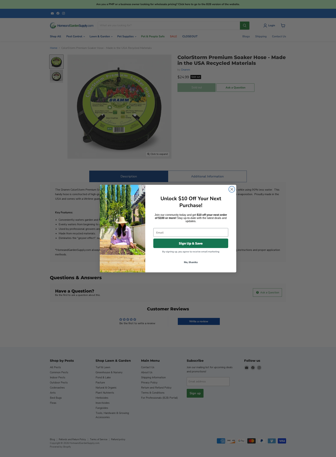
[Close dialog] (232, 189)
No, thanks (191, 262)
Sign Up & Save (191, 243)
